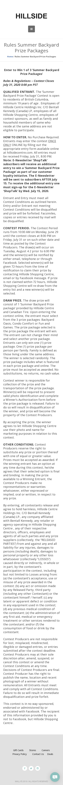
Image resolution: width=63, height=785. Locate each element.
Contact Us (38, 754)
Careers (46, 750)
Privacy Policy (19, 754)
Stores (32, 750)
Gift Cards (18, 750)
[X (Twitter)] (31, 768)
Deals (50, 754)
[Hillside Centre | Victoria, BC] (31, 16)
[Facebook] (24, 768)
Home (10, 56)
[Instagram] (37, 768)
